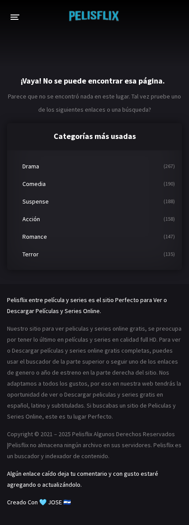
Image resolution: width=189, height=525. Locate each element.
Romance (34, 237)
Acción (31, 219)
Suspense (35, 201)
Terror (30, 254)
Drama (30, 166)
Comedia (34, 184)
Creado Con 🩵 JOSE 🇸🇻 (39, 502)
